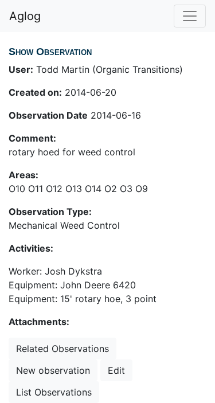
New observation (53, 370)
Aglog (25, 16)
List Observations (54, 392)
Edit (116, 370)
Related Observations (62, 348)
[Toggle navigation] (190, 16)
